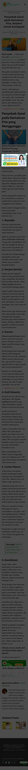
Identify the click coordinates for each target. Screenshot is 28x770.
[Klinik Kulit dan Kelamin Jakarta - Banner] (14, 160)
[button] (14, 385)
